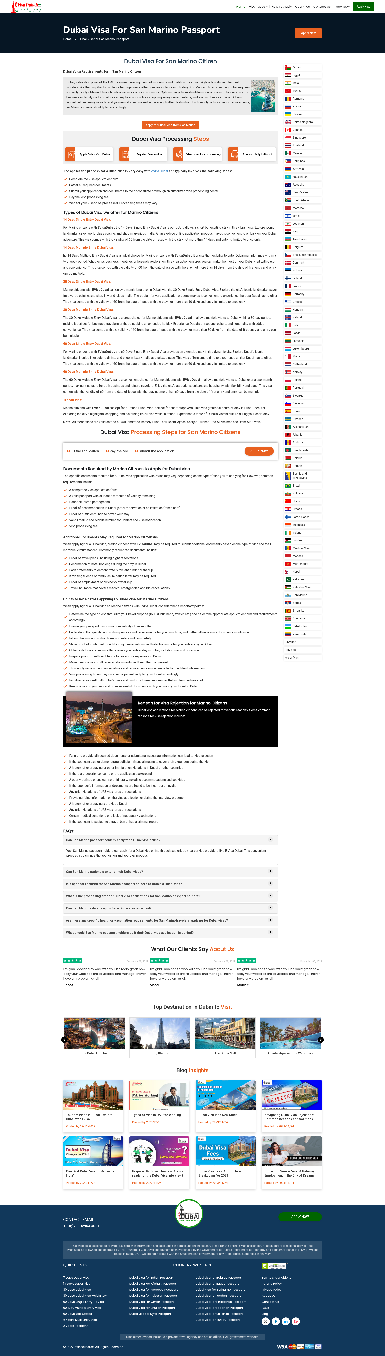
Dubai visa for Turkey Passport (218, 1320)
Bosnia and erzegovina (300, 475)
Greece (297, 301)
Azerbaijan (300, 239)
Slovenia (298, 403)
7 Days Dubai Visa (76, 1277)
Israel (296, 215)
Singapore (299, 137)
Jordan (297, 540)
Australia (298, 184)
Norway (297, 372)
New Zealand (301, 192)
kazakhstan (300, 176)
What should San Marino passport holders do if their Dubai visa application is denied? (130, 933)
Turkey (297, 90)
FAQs (265, 1308)
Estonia (297, 270)
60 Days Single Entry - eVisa (83, 1302)
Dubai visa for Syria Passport (150, 1314)
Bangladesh (300, 450)
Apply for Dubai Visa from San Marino (170, 125)
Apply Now (363, 6)
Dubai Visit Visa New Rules (217, 1115)
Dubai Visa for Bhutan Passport (152, 1308)
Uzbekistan (300, 626)
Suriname (299, 618)
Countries (302, 6)
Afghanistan (301, 426)
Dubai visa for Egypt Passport (217, 1283)
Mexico (297, 153)
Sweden (298, 419)
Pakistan (298, 579)
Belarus (297, 458)
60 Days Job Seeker (77, 1314)
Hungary (298, 309)
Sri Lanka (298, 610)
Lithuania (298, 340)
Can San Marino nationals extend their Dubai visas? (104, 872)
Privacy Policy (271, 1289)
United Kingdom (303, 122)
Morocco (298, 208)
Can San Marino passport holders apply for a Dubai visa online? (113, 840)
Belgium (298, 247)
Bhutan (297, 465)
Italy (295, 325)
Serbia (297, 602)
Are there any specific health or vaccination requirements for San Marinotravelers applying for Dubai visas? (147, 920)
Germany (298, 294)
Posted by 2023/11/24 (213, 1122)
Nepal (296, 571)
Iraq (295, 231)
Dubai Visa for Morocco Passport (153, 1289)
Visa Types (257, 6)
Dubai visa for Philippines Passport (221, 1302)
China (296, 501)
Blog (265, 1314)
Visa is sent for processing (203, 154)
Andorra (298, 442)
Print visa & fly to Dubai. (258, 154)
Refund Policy (272, 1283)
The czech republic (305, 254)
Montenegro (300, 563)
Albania (297, 434)
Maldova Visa (301, 548)
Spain (296, 411)
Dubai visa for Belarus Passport (218, 1277)
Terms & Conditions (276, 1277)
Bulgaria (298, 493)
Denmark (298, 262)
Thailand (298, 145)
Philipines (299, 161)
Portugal (298, 387)
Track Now (342, 6)
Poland (297, 379)
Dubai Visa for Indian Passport (151, 1277)
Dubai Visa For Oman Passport (151, 1302)
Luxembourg (301, 348)
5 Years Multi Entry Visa (80, 1320)
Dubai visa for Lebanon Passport (219, 1308)
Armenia (298, 169)
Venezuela (299, 634)
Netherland (300, 364)
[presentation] (64, 1040)
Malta (296, 356)
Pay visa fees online (149, 154)
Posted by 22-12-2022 (80, 1126)
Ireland (297, 532)
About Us (268, 1295)
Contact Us (322, 6)
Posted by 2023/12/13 (146, 1122)
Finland (297, 278)
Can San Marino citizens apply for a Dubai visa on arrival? (109, 908)
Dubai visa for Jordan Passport (218, 1295)
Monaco (298, 556)
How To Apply (282, 6)
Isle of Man (292, 657)
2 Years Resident (75, 1326)
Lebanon (298, 223)
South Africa (301, 200)
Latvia (296, 333)
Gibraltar (290, 642)
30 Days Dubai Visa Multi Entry (85, 1295)
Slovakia (298, 395)
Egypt (296, 75)
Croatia (297, 509)
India (296, 83)
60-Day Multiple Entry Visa (82, 1308)
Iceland (297, 317)
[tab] (170, 840)
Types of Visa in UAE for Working (156, 1115)
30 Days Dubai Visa (77, 1289)
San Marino (300, 595)
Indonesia (299, 524)
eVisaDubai (159, 171)
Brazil (296, 485)
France (297, 286)
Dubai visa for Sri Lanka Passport (219, 1314)
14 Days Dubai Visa (76, 1283)
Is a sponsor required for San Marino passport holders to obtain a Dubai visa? (124, 884)
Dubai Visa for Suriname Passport (220, 1289)
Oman (297, 67)
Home (240, 6)
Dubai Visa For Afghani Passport (152, 1283)
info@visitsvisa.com (81, 1225)
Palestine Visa (302, 587)
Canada (298, 129)
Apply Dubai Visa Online (95, 154)
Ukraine (297, 114)
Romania (298, 98)
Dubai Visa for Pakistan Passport (153, 1295)
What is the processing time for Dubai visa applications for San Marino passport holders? (133, 896)
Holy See (290, 649)
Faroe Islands (301, 517)
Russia (297, 106)
